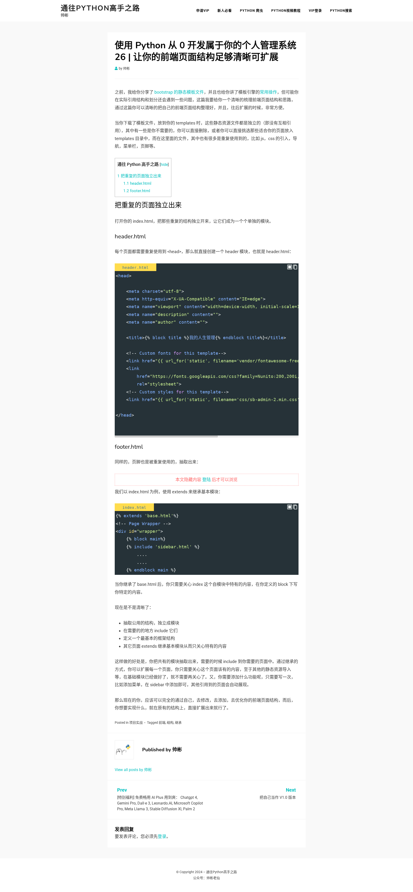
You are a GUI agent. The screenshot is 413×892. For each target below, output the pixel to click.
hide (164, 164)
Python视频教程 (286, 10)
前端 (162, 722)
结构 (170, 722)
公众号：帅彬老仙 (206, 878)
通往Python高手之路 (100, 8)
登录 (162, 836)
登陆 (206, 479)
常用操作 (268, 92)
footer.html (136, 190)
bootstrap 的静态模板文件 (179, 92)
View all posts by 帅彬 (133, 769)
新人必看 (224, 10)
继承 (178, 722)
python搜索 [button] (341, 10)
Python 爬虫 (251, 10)
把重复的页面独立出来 (139, 176)
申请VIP (202, 10)
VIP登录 (315, 10)
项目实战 (136, 722)
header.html (137, 183)
